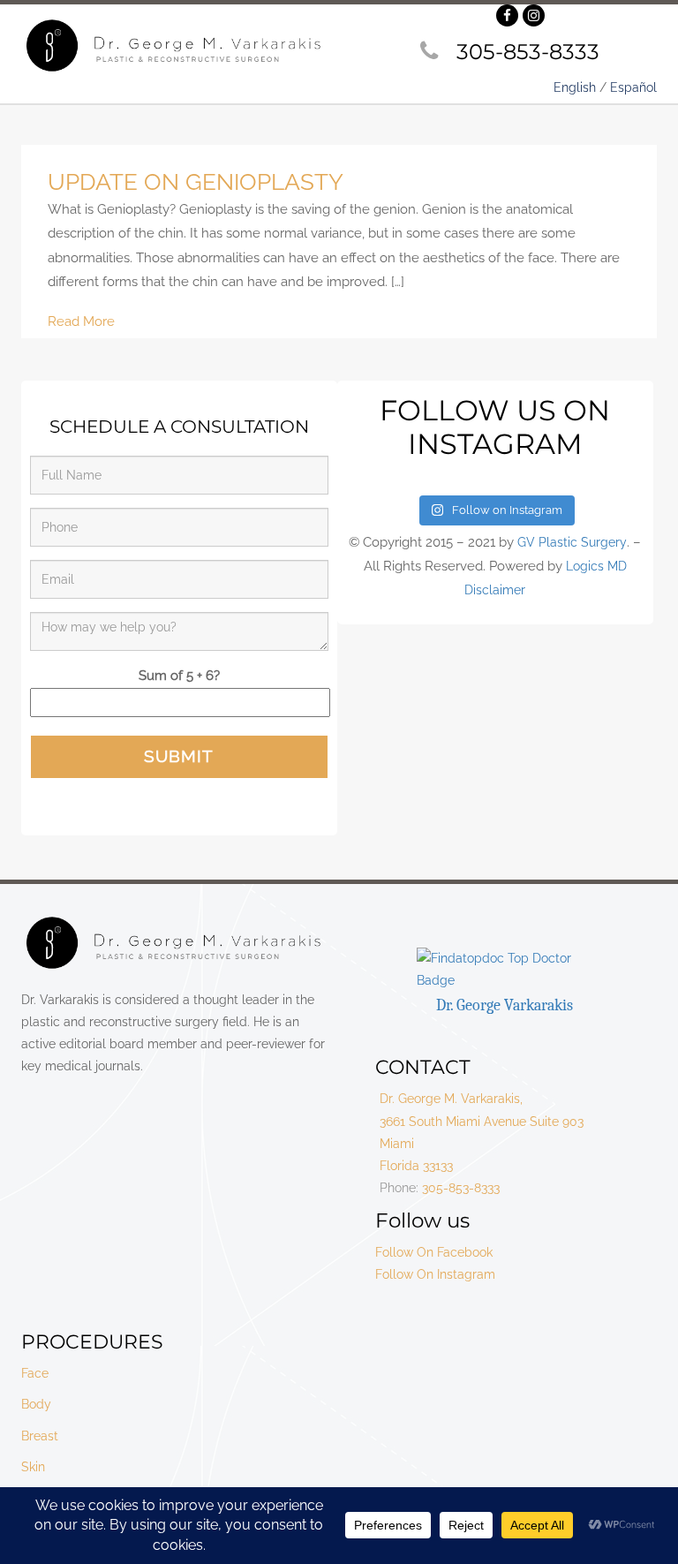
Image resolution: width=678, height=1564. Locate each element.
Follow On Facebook (434, 1252)
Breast (39, 1436)
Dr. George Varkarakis (504, 1005)
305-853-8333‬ (527, 51)
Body (36, 1404)
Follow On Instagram (435, 1274)
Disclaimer (494, 590)
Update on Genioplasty (195, 182)
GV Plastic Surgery (572, 542)
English (575, 87)
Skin (33, 1467)
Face (35, 1373)
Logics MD (596, 566)
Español (633, 87)
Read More (81, 321)
